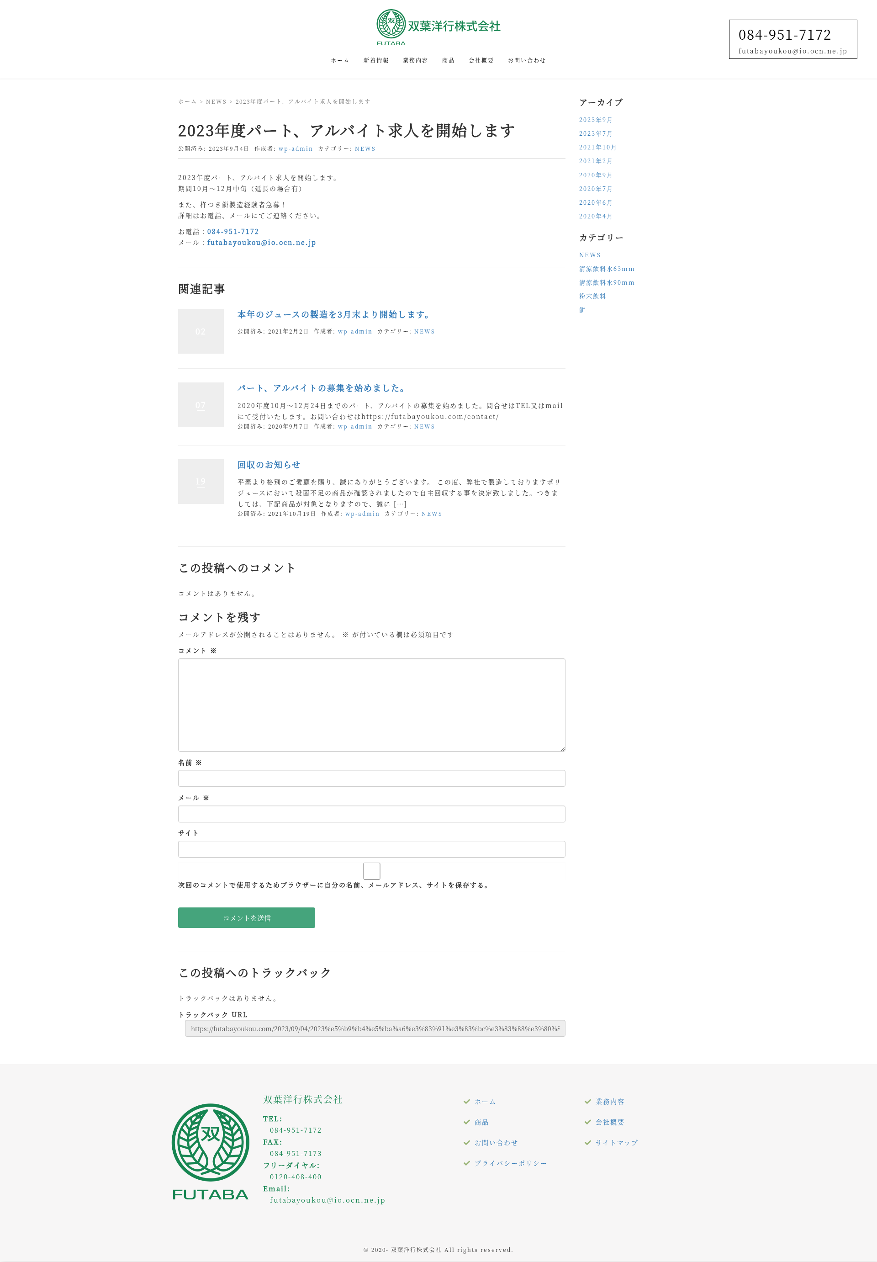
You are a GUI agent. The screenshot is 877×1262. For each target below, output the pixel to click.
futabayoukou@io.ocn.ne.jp (262, 242)
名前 (190, 762)
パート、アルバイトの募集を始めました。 (323, 387)
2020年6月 (596, 202)
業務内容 (415, 60)
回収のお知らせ (269, 464)
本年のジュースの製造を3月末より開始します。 (336, 314)
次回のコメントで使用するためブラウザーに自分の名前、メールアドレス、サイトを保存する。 (335, 884)
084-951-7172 (785, 34)
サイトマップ (617, 1142)
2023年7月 (596, 133)
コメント (197, 650)
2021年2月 (596, 160)
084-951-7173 (296, 1153)
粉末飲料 (593, 296)
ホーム (340, 60)
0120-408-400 (296, 1176)
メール (194, 797)
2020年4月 (596, 216)
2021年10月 (598, 147)
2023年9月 (596, 119)
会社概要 (481, 60)
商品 (448, 60)
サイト (189, 832)
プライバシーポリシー (511, 1162)
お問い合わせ (527, 60)
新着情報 (376, 60)
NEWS (216, 101)
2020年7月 (596, 188)
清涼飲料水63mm (607, 268)
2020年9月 (596, 174)
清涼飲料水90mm (607, 282)
